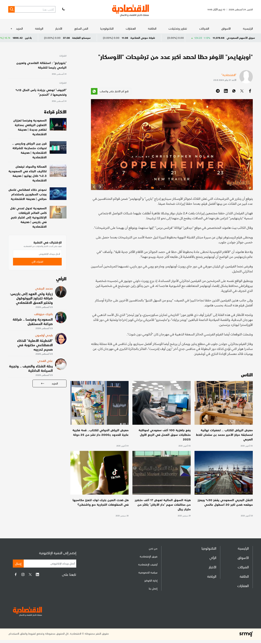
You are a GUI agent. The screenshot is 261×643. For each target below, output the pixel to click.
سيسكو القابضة (111, 37)
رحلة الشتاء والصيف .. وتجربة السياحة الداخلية (31, 368)
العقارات (131, 28)
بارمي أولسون (44, 335)
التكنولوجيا (106, 28)
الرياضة (39, 28)
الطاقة (152, 28)
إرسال (18, 563)
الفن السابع (81, 28)
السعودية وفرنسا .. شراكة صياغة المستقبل (33, 321)
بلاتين (58, 37)
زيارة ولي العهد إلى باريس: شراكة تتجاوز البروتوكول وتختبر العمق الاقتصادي (31, 298)
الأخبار (58, 28)
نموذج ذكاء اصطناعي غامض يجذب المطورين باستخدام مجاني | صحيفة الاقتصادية (27, 194)
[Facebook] (16, 574)
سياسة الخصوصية (147, 572)
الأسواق (226, 28)
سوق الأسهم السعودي (241, 37)
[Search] (11, 9)
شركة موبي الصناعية (173, 37)
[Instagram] (23, 574)
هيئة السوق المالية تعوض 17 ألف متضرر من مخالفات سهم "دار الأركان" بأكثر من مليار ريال (163, 504)
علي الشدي (45, 360)
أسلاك (5, 37)
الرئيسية (248, 28)
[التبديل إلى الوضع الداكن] (63, 9)
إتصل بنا (153, 588)
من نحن (153, 548)
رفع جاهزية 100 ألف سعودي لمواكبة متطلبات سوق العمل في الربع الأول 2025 (165, 434)
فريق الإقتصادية (148, 556)
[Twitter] (30, 574)
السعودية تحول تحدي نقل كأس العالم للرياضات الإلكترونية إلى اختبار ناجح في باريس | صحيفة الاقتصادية (28, 217)
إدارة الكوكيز (150, 580)
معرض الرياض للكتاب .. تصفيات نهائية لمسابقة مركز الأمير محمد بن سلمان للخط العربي (224, 434)
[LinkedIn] (37, 574)
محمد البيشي (44, 288)
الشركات (204, 28)
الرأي (212, 558)
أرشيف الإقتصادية (147, 564)
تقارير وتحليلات (178, 28)
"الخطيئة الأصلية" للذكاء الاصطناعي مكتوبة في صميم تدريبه (35, 344)
